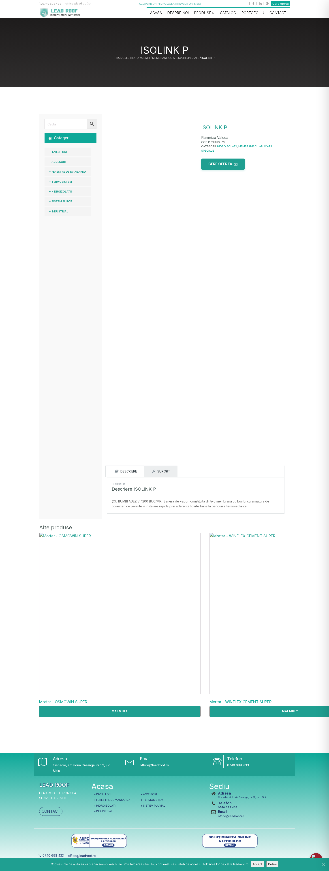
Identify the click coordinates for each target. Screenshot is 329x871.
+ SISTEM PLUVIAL (61, 201)
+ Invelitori (58, 152)
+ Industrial (58, 211)
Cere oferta (280, 3)
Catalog (228, 13)
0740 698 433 (238, 765)
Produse (202, 13)
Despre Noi (178, 13)
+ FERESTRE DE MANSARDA (67, 171)
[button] (70, 138)
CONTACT (51, 811)
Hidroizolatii (140, 57)
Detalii (272, 864)
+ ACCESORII (57, 161)
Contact (277, 13)
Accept (257, 864)
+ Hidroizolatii (60, 191)
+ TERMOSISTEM (60, 181)
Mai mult (120, 711)
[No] (323, 864)
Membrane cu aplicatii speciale (175, 57)
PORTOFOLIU (252, 13)
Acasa (156, 13)
